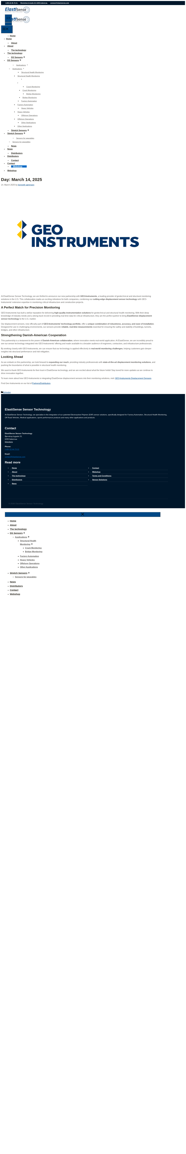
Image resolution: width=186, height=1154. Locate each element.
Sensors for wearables (25, 138)
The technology (14, 53)
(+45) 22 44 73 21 (11, 3)
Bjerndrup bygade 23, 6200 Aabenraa (34, 3)
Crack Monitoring (33, 87)
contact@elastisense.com (59, 3)
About (10, 46)
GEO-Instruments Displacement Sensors (133, 378)
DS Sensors (17, 57)
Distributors (13, 156)
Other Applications (28, 123)
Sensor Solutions (99, 480)
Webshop (17, 166)
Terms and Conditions (101, 476)
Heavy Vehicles (27, 108)
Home (13, 36)
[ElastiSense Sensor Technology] (17, 24)
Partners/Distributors (41, 383)
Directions (9, 442)
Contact (11, 163)
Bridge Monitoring (33, 94)
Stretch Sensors (19, 130)
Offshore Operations (29, 115)
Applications (21, 65)
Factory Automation (29, 101)
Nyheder (7, 392)
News (10, 149)
